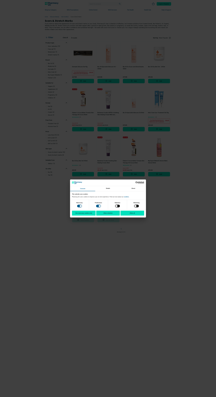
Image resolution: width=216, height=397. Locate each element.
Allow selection (108, 213)
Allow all (132, 213)
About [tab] (133, 188)
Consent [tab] (82, 188)
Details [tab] (108, 188)
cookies (126, 196)
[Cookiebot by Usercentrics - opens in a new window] (136, 182)
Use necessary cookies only (83, 213)
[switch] (98, 206)
